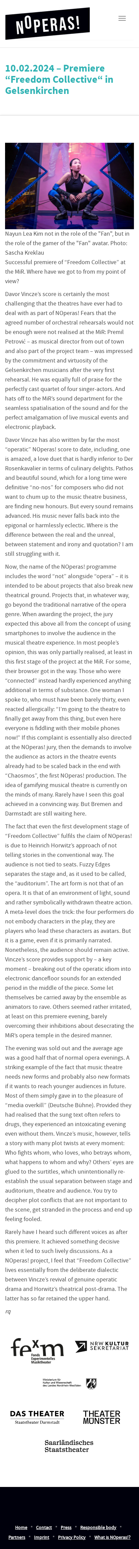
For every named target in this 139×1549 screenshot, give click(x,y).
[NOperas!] (47, 21)
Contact (44, 1527)
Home (21, 1527)
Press (66, 1527)
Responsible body (98, 1527)
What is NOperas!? (112, 1537)
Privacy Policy (72, 1537)
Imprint (41, 1537)
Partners (16, 1537)
